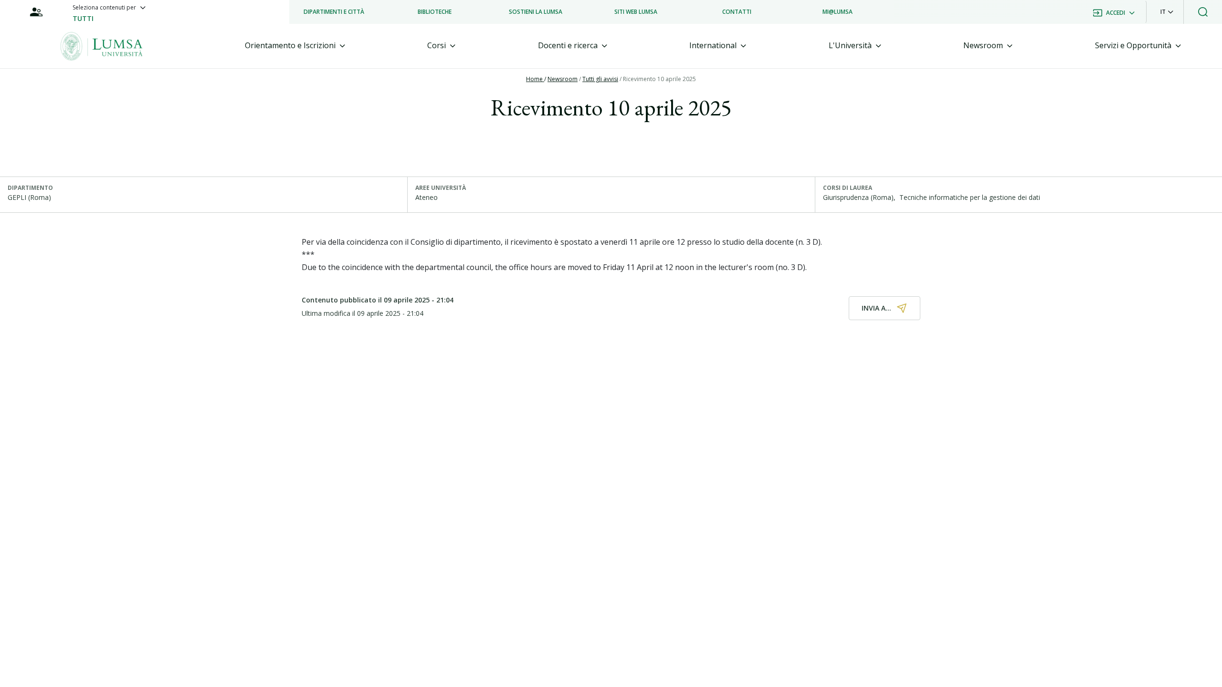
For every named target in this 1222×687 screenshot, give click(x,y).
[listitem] (334, 12)
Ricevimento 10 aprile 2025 (659, 79)
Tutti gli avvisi (600, 79)
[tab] (295, 45)
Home (535, 79)
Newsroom (563, 79)
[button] (1167, 12)
